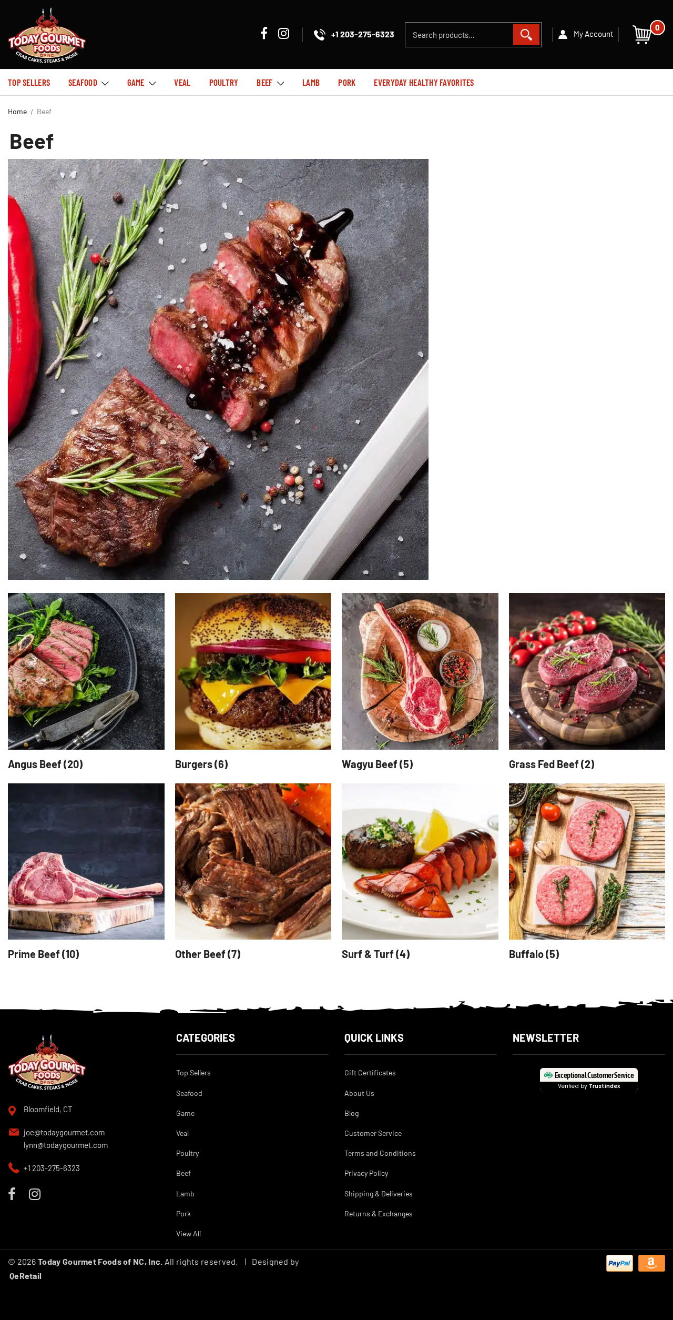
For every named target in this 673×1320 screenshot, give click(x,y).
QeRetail (25, 1276)
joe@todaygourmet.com (64, 1132)
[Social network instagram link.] (283, 34)
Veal (182, 82)
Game (136, 82)
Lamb (311, 82)
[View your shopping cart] (642, 33)
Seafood (82, 82)
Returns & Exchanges (378, 1213)
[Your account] (585, 34)
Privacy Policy (366, 1172)
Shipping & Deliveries (378, 1193)
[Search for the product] (526, 34)
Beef (264, 82)
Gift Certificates (370, 1072)
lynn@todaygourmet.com (66, 1145)
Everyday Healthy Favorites (424, 82)
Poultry (224, 82)
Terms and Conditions (380, 1152)
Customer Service (373, 1132)
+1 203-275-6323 (52, 1168)
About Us (359, 1093)
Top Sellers (29, 82)
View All (188, 1233)
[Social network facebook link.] (264, 34)
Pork (346, 82)
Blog (351, 1113)
